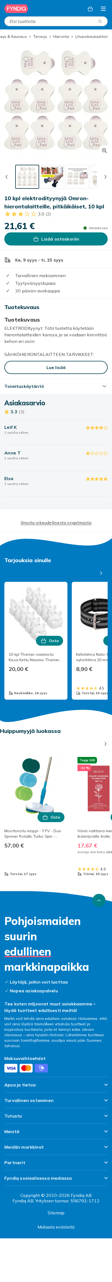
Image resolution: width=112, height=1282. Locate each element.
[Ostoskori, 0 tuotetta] (90, 8)
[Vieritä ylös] (98, 900)
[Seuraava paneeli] (101, 573)
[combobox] (56, 21)
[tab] (27, 177)
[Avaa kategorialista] (103, 8)
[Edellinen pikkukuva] (6, 176)
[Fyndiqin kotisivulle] (16, 8)
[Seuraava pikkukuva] (105, 176)
